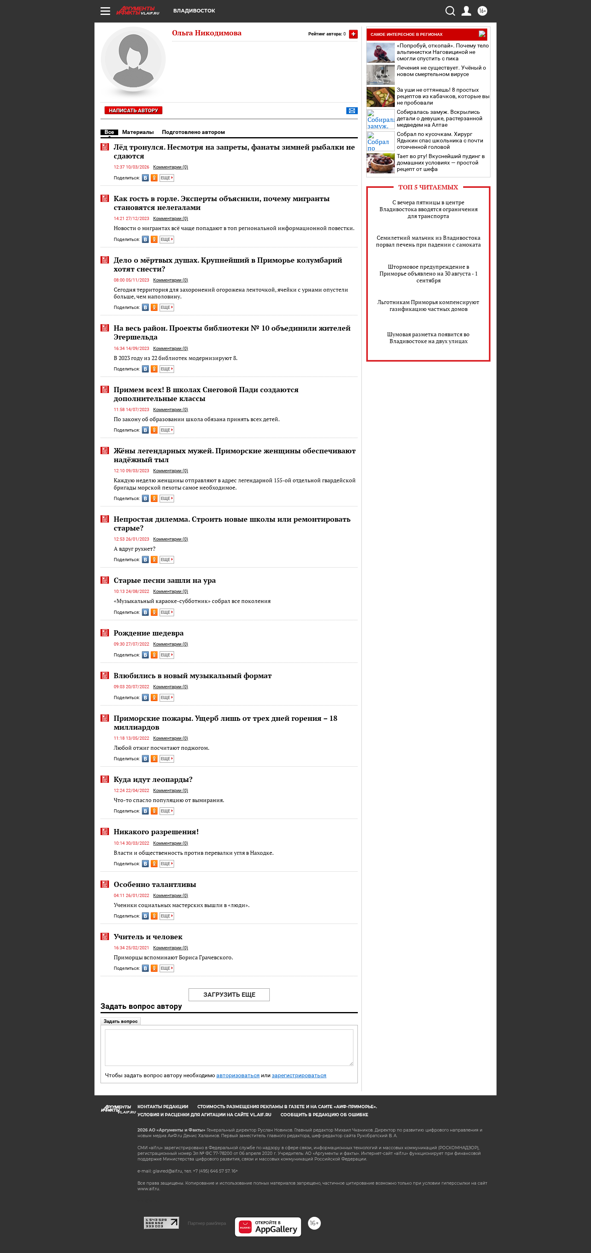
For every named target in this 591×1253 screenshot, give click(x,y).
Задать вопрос (120, 1021)
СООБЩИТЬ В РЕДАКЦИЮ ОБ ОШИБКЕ (324, 1114)
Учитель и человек (148, 936)
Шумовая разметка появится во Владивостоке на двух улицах (428, 337)
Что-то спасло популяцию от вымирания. (169, 799)
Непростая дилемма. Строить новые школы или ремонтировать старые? (232, 523)
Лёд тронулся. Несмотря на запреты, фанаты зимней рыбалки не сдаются (234, 151)
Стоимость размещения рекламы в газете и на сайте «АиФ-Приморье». (287, 1106)
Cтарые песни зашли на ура (165, 580)
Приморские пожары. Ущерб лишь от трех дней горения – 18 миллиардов (225, 722)
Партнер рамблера (207, 1223)
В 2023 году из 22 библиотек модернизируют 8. (176, 357)
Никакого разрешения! (156, 831)
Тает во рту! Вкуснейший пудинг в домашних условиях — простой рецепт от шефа (441, 162)
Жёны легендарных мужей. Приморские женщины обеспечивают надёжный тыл (235, 455)
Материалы (138, 132)
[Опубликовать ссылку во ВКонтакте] (145, 177)
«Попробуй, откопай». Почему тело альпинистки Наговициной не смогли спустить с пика (443, 52)
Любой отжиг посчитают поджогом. (161, 747)
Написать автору (133, 110)
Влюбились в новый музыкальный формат (193, 675)
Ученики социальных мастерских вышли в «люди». (182, 904)
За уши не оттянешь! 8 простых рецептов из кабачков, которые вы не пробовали (443, 96)
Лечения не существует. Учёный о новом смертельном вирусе (441, 70)
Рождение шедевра (149, 633)
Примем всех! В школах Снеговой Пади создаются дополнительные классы (206, 394)
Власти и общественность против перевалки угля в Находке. (194, 852)
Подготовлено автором (193, 132)
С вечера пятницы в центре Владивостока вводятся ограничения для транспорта (429, 209)
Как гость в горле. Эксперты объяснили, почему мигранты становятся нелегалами (222, 202)
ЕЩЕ (166, 178)
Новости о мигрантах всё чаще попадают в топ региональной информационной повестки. (234, 227)
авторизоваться (238, 1075)
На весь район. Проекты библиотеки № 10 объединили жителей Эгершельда (232, 332)
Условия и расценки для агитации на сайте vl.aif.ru (204, 1114)
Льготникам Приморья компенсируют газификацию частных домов (428, 305)
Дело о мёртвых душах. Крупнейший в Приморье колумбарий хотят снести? (228, 264)
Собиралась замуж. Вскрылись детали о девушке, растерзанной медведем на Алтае (439, 118)
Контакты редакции (162, 1106)
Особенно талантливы (155, 884)
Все (109, 132)
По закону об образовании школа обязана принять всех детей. (197, 419)
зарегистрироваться (299, 1075)
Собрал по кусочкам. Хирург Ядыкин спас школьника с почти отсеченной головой (440, 140)
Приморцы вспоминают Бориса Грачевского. (173, 957)
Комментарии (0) (170, 167)
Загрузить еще (229, 994)
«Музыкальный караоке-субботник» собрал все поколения (192, 600)
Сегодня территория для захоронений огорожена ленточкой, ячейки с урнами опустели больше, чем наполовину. (231, 293)
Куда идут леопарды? (153, 779)
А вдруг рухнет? (135, 548)
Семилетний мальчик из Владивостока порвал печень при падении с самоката (428, 241)
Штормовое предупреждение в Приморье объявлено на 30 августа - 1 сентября (429, 273)
